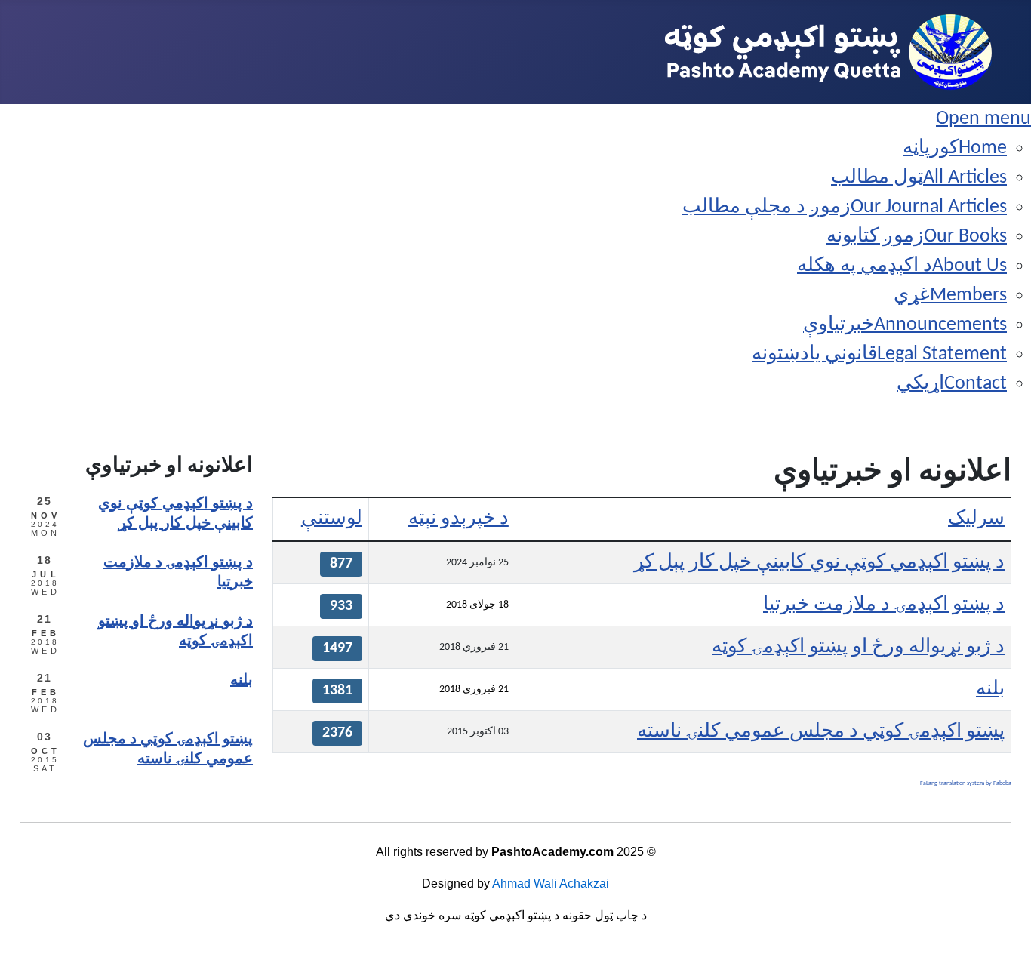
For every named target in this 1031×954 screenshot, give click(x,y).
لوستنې (331, 519)
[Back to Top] (35, 916)
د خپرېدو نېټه (458, 519)
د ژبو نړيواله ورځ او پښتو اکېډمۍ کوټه (858, 647)
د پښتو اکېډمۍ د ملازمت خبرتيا (884, 605)
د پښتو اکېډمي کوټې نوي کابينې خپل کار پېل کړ (819, 562)
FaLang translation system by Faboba (965, 783)
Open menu (983, 119)
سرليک (976, 519)
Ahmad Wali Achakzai (550, 883)
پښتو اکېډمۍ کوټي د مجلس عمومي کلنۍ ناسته (821, 732)
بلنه (990, 689)
